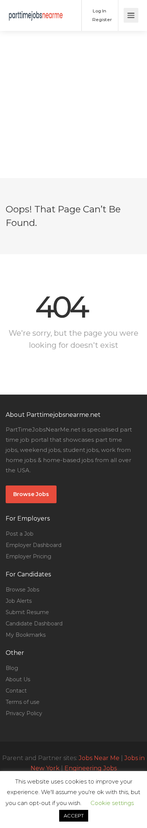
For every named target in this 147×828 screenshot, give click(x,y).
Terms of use (23, 702)
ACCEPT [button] (74, 816)
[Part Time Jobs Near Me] (36, 10)
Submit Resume (27, 612)
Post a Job (20, 533)
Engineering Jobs (90, 768)
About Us (18, 679)
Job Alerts (19, 601)
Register (101, 19)
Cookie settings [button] (112, 802)
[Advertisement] (73, 104)
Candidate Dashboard (34, 623)
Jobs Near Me (99, 758)
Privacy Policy (24, 713)
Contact (16, 690)
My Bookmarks (26, 634)
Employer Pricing (28, 556)
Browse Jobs (31, 494)
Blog (12, 668)
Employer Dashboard (33, 545)
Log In (99, 11)
